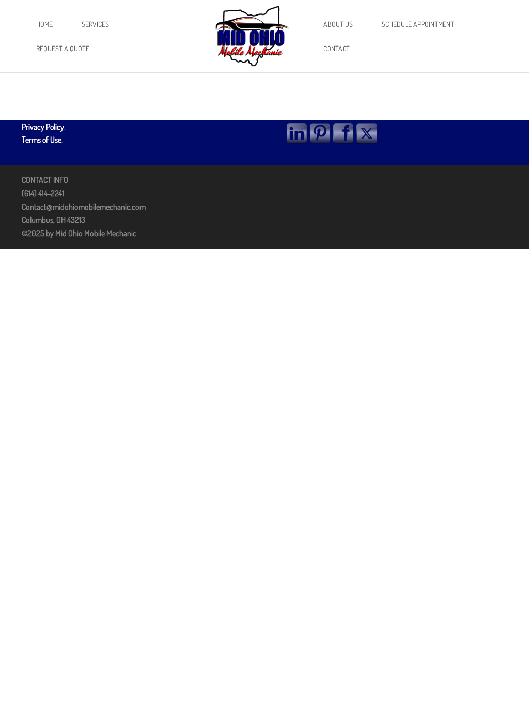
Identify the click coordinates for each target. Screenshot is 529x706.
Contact (336, 48)
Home (44, 24)
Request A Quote (62, 48)
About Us (338, 24)
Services (95, 24)
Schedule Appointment (418, 24)
